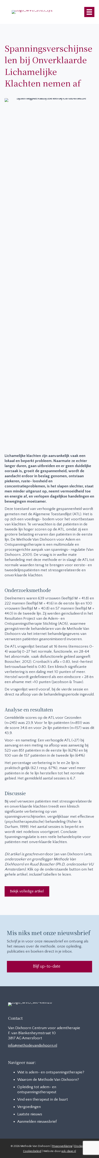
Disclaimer (80, 1146)
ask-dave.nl (68, 1151)
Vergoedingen (29, 1107)
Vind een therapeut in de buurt (42, 1099)
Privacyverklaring (62, 1146)
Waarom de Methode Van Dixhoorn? (48, 1080)
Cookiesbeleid (32, 1151)
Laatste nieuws (29, 1114)
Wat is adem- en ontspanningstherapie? (50, 1072)
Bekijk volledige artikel (27, 891)
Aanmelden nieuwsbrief (37, 1121)
